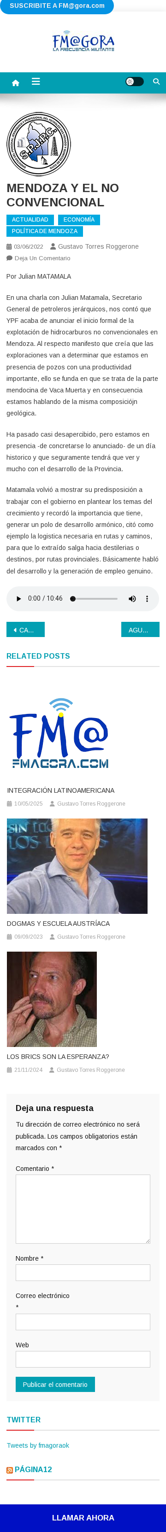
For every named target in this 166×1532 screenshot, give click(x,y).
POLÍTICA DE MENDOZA (44, 231)
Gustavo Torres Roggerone (98, 246)
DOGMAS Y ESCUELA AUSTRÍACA (58, 923)
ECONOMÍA (79, 219)
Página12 (33, 1470)
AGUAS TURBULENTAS (144, 630)
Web (22, 1345)
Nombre (29, 1258)
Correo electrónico (43, 1301)
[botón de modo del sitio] (134, 81)
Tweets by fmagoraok (37, 1445)
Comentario (35, 1168)
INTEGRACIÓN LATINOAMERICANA (60, 790)
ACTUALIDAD (30, 219)
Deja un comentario (43, 258)
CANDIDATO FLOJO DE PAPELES (32, 630)
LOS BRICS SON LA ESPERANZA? (58, 1056)
